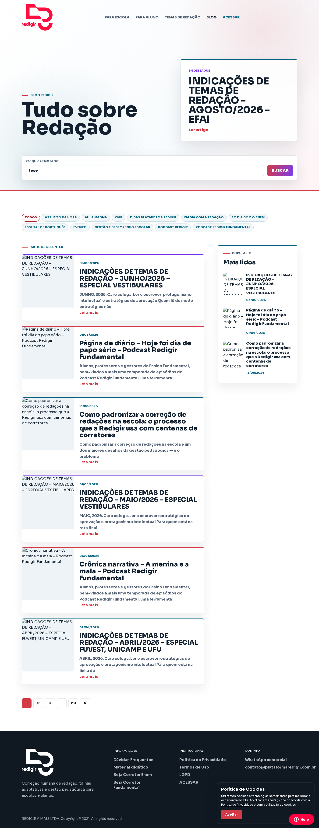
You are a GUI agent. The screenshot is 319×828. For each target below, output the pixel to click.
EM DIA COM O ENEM (248, 217)
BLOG (211, 17)
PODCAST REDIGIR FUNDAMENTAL (223, 227)
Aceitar (231, 815)
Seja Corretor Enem (132, 774)
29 (73, 703)
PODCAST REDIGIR (173, 227)
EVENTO (80, 227)
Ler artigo (198, 129)
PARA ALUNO (147, 17)
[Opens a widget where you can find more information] (301, 820)
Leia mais (88, 312)
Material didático (130, 767)
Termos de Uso (194, 767)
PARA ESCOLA (117, 17)
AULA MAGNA (96, 217)
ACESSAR (231, 17)
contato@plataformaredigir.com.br (280, 767)
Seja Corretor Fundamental (127, 785)
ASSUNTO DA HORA (61, 217)
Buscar (280, 170)
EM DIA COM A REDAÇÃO (204, 217)
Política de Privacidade (202, 759)
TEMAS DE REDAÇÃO (182, 17)
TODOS (31, 217)
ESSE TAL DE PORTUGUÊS (45, 227)
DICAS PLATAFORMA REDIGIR (153, 217)
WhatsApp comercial (266, 759)
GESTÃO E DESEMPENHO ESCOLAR (122, 227)
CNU (118, 217)
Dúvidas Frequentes (133, 759)
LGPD (184, 774)
